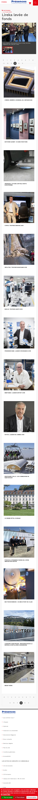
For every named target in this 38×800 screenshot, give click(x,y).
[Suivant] (22, 63)
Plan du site (6, 747)
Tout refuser (21, 797)
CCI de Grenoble (8, 765)
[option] (19, 34)
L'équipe (5, 722)
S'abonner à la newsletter (10, 730)
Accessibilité (7, 756)
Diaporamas (6, 10)
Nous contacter (7, 739)
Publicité (5, 726)
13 (18, 63)
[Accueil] (19, 2)
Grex (4, 787)
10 (7, 63)
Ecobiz (5, 770)
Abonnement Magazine (9, 735)
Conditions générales (9, 752)
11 (11, 63)
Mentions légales (8, 743)
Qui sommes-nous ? (8, 717)
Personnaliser (32, 797)
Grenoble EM (7, 783)
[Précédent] (3, 60)
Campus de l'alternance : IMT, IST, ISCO (14, 778)
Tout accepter (7, 797)
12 (15, 63)
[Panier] (30, 3)
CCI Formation (7, 774)
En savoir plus (5, 794)
